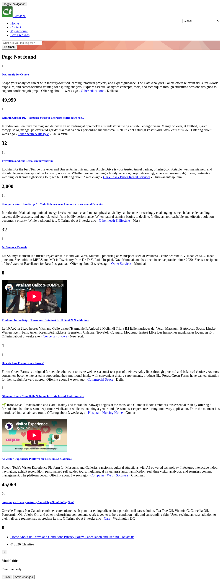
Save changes (24, 577)
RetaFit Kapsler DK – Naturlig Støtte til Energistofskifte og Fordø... (43, 117)
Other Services (121, 263)
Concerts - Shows (55, 336)
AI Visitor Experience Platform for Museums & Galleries (37, 458)
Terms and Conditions (48, 537)
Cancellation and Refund (102, 537)
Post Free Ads (19, 35)
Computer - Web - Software (109, 475)
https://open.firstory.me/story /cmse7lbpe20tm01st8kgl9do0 (38, 502)
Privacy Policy (74, 537)
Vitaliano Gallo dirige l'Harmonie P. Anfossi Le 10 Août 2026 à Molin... (45, 320)
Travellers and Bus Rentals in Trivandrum (28, 160)
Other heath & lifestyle (33, 134)
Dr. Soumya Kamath (14, 247)
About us (26, 537)
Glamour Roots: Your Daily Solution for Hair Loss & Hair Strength (43, 396)
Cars (107, 518)
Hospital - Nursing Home (105, 412)
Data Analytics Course (15, 74)
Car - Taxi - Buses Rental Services (126, 177)
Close (7, 577)
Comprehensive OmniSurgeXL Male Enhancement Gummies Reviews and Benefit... (52, 204)
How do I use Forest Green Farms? (23, 363)
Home (14, 23)
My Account (19, 31)
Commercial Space (100, 379)
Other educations (92, 91)
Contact (15, 27)
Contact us (127, 537)
